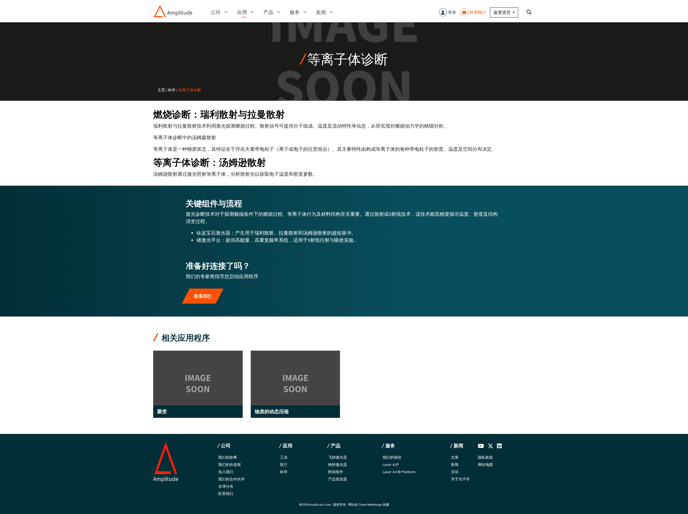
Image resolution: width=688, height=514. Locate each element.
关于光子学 (460, 479)
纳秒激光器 (337, 464)
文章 (454, 457)
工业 (284, 457)
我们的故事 (227, 457)
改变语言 (502, 12)
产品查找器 (337, 479)
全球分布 (225, 486)
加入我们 (225, 471)
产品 (269, 12)
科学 (171, 90)
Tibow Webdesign (370, 504)
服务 (295, 12)
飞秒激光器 (337, 457)
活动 (454, 471)
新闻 (322, 12)
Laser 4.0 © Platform (399, 471)
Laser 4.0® (391, 464)
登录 (452, 12)
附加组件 (335, 471)
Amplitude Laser (320, 504)
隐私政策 (485, 457)
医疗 (284, 464)
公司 (216, 12)
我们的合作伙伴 (231, 479)
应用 (243, 12)
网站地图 (485, 464)
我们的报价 (392, 457)
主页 (161, 90)
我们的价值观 (229, 464)
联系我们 (478, 12)
